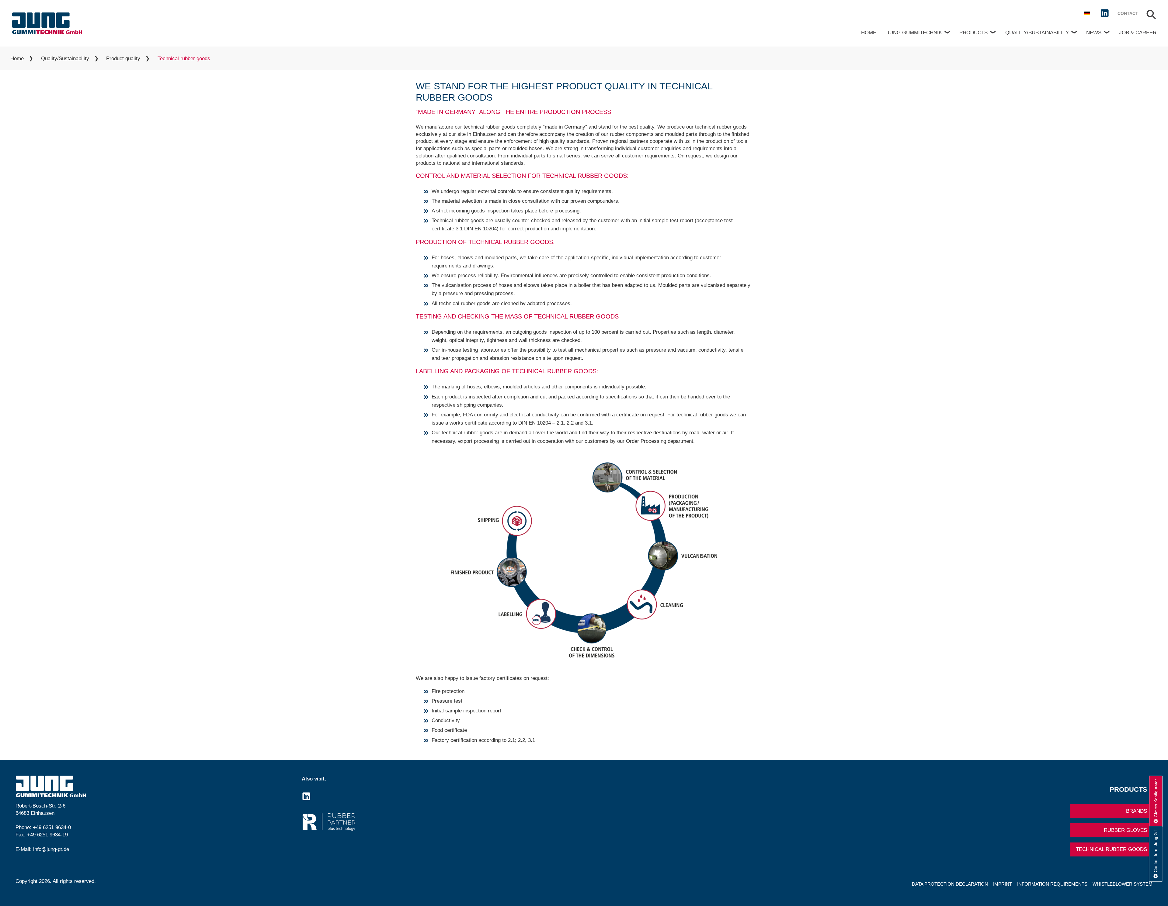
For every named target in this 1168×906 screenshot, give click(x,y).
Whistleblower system (1122, 884)
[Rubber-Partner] (441, 822)
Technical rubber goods (1111, 849)
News (1093, 33)
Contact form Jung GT (1155, 850)
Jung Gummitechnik (914, 33)
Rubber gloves (1125, 830)
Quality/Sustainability (1037, 33)
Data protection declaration (950, 884)
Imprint (1002, 884)
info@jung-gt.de (51, 849)
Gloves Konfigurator (1155, 798)
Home (868, 33)
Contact (1128, 13)
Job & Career (1137, 33)
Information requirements (1052, 884)
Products (973, 33)
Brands (1136, 811)
